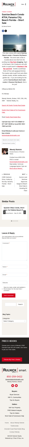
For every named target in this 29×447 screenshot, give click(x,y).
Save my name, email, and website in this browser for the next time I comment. (14, 288)
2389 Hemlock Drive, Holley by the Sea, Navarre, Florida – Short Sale (7, 180)
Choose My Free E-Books (12, 359)
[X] (6, 31)
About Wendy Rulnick (17, 423)
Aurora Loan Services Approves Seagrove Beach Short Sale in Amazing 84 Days (22, 182)
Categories (6, 318)
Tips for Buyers (14, 400)
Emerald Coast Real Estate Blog (14, 429)
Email (5, 275)
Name (5, 267)
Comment (6, 243)
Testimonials (14, 426)
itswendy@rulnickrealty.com (11, 135)
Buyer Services (14, 394)
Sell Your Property (14, 407)
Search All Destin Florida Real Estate (13, 105)
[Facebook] (3, 31)
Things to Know (7, 11)
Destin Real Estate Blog (13, 117)
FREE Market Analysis (14, 410)
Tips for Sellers (14, 413)
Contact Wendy (14, 432)
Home (7, 423)
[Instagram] (16, 385)
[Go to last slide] (4, 212)
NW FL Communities (14, 397)
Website (5, 282)
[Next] (24, 212)
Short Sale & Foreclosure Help (14, 416)
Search (20, 304)
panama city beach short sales (11, 140)
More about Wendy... (16, 168)
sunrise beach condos (9, 143)
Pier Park (13, 62)
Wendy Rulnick (7, 26)
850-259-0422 (14, 376)
